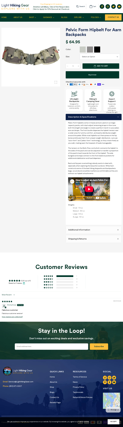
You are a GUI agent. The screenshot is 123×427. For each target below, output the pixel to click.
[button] (48, 276)
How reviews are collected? (12, 317)
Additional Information (79, 229)
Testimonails (78, 392)
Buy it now (92, 74)
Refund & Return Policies (82, 397)
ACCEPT (113, 421)
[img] (7, 301)
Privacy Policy (78, 387)
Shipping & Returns (77, 238)
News (75, 382)
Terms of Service (80, 377)
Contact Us (113, 17)
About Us (53, 382)
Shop (52, 387)
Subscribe (99, 346)
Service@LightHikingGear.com (21, 381)
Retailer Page (55, 402)
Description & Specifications (82, 117)
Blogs (52, 392)
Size (68, 57)
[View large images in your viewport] (55, 82)
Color (68, 49)
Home (52, 377)
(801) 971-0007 (15, 386)
